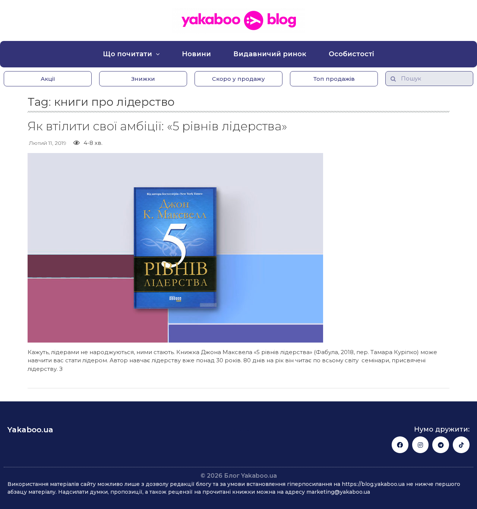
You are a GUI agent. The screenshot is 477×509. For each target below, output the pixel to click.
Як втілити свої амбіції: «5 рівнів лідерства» (157, 126)
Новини (196, 54)
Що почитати (127, 54)
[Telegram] (440, 444)
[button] (48, 78)
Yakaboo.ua (30, 429)
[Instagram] (420, 444)
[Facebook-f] (400, 444)
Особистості (351, 54)
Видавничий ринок (269, 54)
